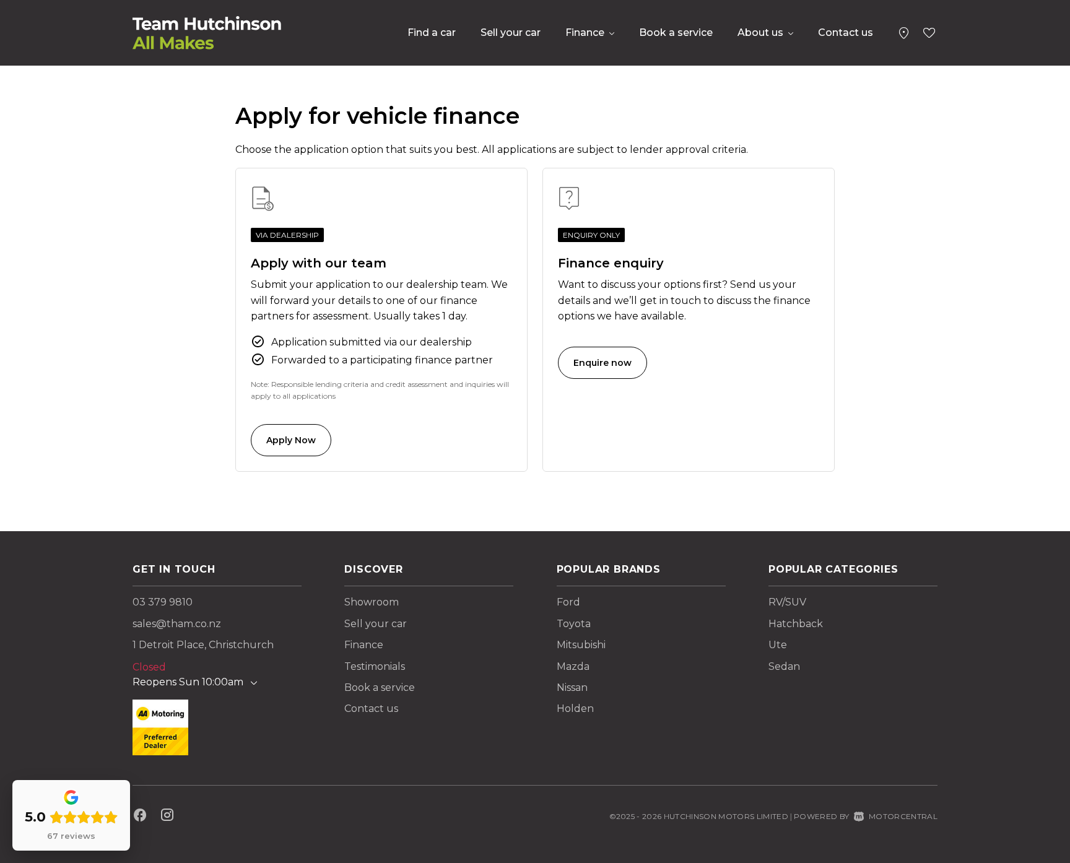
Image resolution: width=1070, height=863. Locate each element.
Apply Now (291, 440)
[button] (904, 30)
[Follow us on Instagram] (167, 816)
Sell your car (511, 32)
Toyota (574, 624)
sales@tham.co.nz (177, 624)
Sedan (784, 666)
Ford (568, 602)
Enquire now (602, 362)
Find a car (431, 32)
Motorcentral (903, 816)
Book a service (676, 32)
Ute (777, 645)
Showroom (371, 602)
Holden (575, 708)
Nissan (572, 687)
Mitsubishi (581, 645)
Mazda (573, 666)
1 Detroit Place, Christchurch (203, 645)
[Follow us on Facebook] (140, 816)
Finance (363, 645)
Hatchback (795, 624)
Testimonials (374, 666)
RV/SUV (787, 602)
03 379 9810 (163, 602)
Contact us (845, 32)
